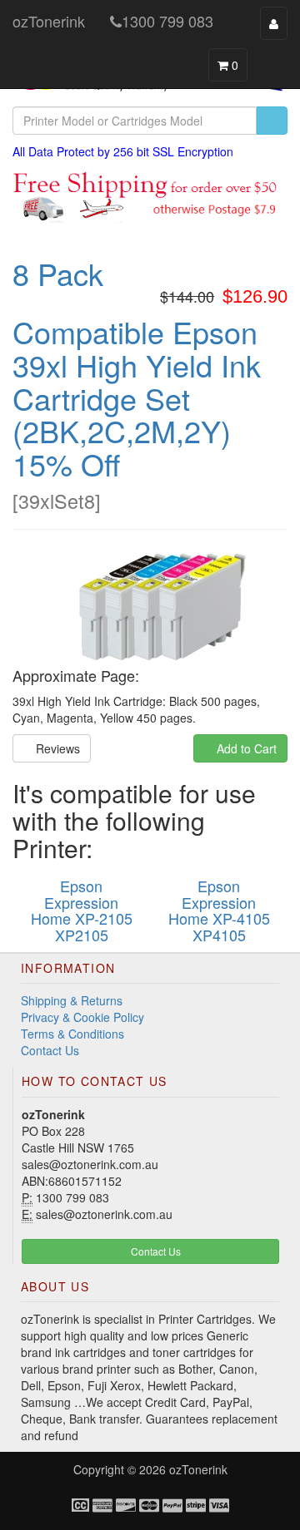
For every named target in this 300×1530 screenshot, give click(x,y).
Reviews (56, 748)
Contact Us (50, 1050)
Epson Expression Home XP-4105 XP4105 (219, 910)
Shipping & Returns (71, 1000)
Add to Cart (245, 748)
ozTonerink (48, 21)
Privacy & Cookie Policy (82, 1017)
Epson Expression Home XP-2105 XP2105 (81, 910)
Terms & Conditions (72, 1033)
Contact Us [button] (154, 1251)
